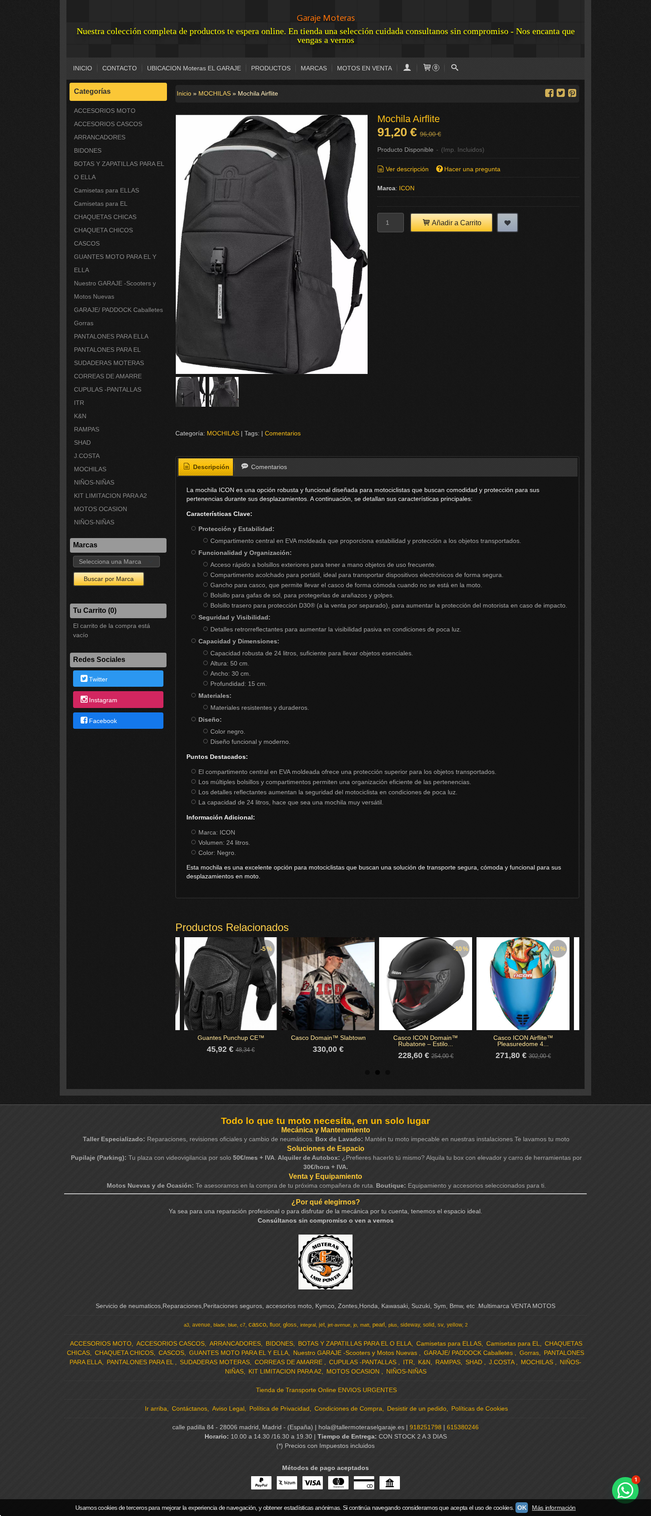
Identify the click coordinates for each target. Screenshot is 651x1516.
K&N (80, 415)
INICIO (82, 68)
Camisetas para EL (101, 203)
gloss (290, 1324)
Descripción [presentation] (210, 466)
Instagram (103, 700)
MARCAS (314, 68)
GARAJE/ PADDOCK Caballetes (118, 309)
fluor (275, 1325)
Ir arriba (156, 1408)
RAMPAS (86, 429)
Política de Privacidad (279, 1408)
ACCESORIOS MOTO (105, 110)
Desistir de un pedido (416, 1408)
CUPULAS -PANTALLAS (107, 389)
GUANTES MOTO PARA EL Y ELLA (115, 263)
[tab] (206, 467)
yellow (454, 1325)
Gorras (83, 323)
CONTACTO (119, 68)
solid (428, 1325)
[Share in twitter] (560, 93)
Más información (554, 1507)
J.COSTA (87, 455)
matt (364, 1324)
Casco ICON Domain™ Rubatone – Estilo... (425, 1040)
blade (219, 1324)
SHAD (82, 442)
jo (355, 1324)
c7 (242, 1324)
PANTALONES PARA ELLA (111, 336)
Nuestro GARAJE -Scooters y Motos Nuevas (115, 290)
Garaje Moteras (326, 17)
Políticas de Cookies (479, 1408)
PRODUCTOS (271, 68)
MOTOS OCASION (100, 508)
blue (232, 1324)
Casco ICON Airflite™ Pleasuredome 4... (523, 1040)
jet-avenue (339, 1324)
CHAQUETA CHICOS (103, 230)
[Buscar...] (454, 68)
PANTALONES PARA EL (107, 349)
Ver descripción (407, 169)
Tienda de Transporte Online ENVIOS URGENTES (326, 1389)
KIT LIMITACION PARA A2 (110, 495)
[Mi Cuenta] (407, 68)
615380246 (463, 1427)
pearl (378, 1324)
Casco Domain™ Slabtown (328, 1037)
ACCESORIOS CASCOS (108, 123)
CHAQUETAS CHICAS (105, 216)
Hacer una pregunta (472, 169)
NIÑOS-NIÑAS (94, 482)
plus (392, 1324)
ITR (79, 402)
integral (308, 1324)
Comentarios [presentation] (268, 466)
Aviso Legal (228, 1408)
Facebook (103, 720)
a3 (186, 1324)
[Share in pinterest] (572, 93)
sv (440, 1324)
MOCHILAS (90, 469)
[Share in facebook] (549, 93)
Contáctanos (189, 1408)
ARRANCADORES (99, 137)
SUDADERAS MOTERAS (109, 362)
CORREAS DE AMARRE (108, 376)
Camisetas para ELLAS (106, 190)
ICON (407, 188)
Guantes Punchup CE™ (231, 1037)
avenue (201, 1325)
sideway (410, 1325)
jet (322, 1325)
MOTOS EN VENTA (364, 68)
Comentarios (283, 433)
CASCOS (87, 243)
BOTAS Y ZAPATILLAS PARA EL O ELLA (119, 170)
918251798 (426, 1427)
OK (521, 1507)
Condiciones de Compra (348, 1408)
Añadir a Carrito (455, 223)
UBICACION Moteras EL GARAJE (194, 68)
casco (257, 1324)
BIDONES (87, 150)
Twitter (98, 679)
